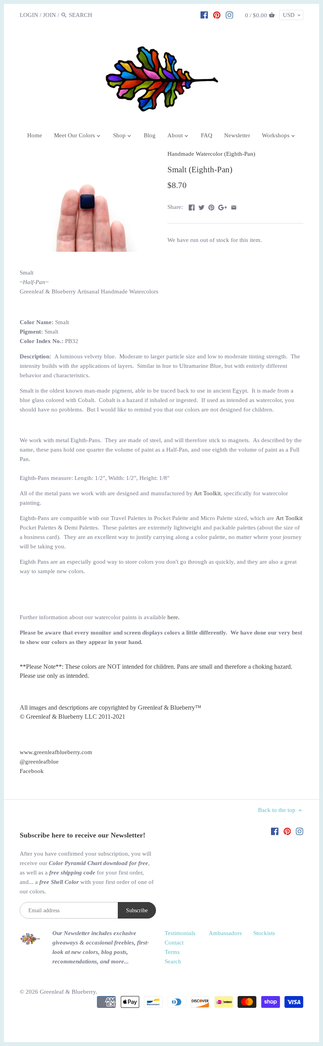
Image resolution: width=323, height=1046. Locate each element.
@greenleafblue (39, 761)
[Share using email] (234, 206)
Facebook (32, 771)
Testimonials (180, 933)
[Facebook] (204, 14)
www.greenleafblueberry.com (56, 752)
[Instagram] (229, 14)
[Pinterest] (217, 14)
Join (49, 15)
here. (173, 617)
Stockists (264, 933)
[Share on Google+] (222, 206)
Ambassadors (225, 933)
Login (29, 15)
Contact (174, 942)
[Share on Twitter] (201, 206)
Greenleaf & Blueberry (68, 992)
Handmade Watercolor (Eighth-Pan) (211, 154)
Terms (172, 952)
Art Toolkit (207, 493)
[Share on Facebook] (192, 206)
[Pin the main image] (211, 206)
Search (173, 961)
